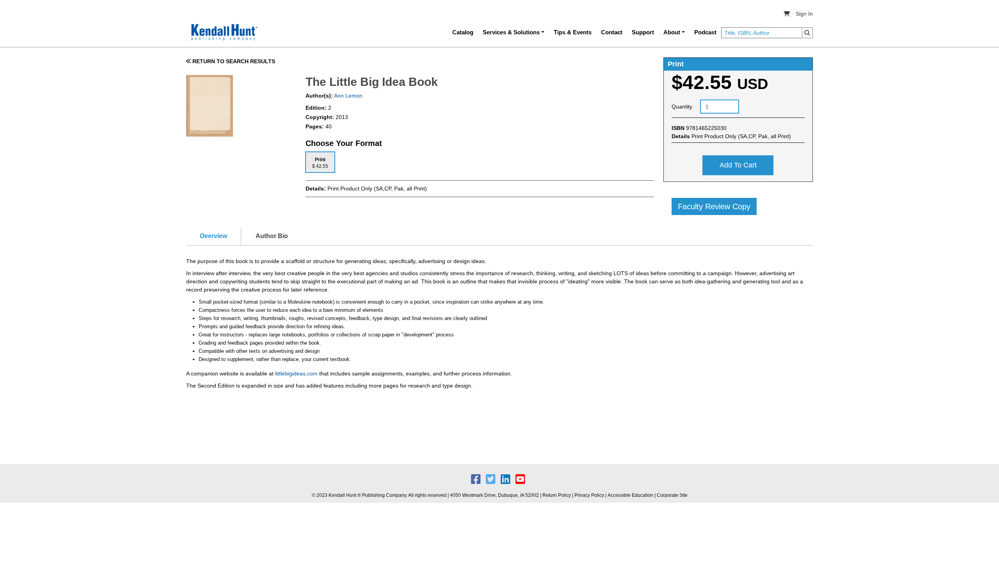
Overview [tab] (213, 236)
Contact (611, 32)
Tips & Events (573, 32)
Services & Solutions (511, 32)
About (671, 32)
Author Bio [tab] (272, 236)
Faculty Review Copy (714, 206)
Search (807, 32)
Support (643, 32)
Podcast (705, 32)
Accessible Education (630, 495)
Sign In (804, 14)
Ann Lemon (348, 95)
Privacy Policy (589, 495)
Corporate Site (672, 495)
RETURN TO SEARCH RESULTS (233, 61)
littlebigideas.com (296, 373)
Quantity (682, 106)
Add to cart (738, 165)
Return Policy (556, 495)
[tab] (320, 162)
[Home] (223, 32)
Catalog (462, 32)
